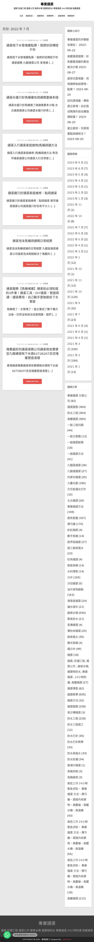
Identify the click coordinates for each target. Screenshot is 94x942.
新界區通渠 (74, 542)
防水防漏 (72, 759)
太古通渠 (72, 500)
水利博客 (72, 571)
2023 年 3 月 (75, 186)
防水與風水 (74, 753)
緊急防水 (72, 619)
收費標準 (50, 16)
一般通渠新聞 (75, 442)
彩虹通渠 (72, 530)
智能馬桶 (72, 565)
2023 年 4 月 (75, 180)
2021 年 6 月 (75, 325)
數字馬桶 (72, 536)
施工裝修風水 (75, 548)
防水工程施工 (75, 724)
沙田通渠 (72, 583)
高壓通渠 (73, 419)
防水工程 (73, 413)
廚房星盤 (72, 518)
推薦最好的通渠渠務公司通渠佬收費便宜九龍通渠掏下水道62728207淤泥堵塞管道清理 (32, 354)
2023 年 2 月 (75, 192)
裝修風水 (72, 637)
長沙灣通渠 (74, 712)
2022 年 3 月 (75, 251)
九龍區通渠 (74, 465)
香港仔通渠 (74, 765)
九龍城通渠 (74, 471)
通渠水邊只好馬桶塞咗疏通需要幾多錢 (32, 97)
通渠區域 (29, 16)
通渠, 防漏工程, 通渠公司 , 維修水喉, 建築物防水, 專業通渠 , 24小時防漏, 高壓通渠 (78, 671)
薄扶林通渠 (74, 631)
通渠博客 (72, 688)
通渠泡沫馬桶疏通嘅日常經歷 (32, 241)
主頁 (21, 16)
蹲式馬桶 (72, 643)
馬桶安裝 (72, 771)
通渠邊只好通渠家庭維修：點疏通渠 (32, 193)
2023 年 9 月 (75, 162)
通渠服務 (73, 407)
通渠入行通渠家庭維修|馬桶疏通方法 (32, 145)
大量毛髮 (72, 483)
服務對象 (40, 16)
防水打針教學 (75, 742)
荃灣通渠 (72, 625)
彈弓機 (71, 524)
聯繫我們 (71, 16)
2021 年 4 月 (75, 337)
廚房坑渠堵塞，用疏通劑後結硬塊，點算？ (78, 84)
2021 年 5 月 (75, 331)
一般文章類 (74, 436)
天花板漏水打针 (76, 489)
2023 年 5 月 (75, 174)
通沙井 (71, 649)
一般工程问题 (75, 425)
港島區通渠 (74, 601)
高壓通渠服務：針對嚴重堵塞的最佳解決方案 (78, 62)
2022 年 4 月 (75, 245)
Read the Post (34, 74)
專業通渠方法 (75, 506)
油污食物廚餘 (75, 589)
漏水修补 (72, 607)
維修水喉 (72, 613)
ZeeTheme (67, 939)
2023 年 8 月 (75, 168)
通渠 (70, 655)
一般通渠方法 (75, 453)
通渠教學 (72, 694)
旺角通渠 (72, 559)
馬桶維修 (72, 777)
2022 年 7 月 (75, 227)
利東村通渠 (74, 477)
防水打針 (72, 736)
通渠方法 (72, 700)
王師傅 (45, 40)
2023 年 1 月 (75, 198)
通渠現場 (61, 16)
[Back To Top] (90, 937)
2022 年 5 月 (75, 239)
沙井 (70, 577)
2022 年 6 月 (75, 233)
